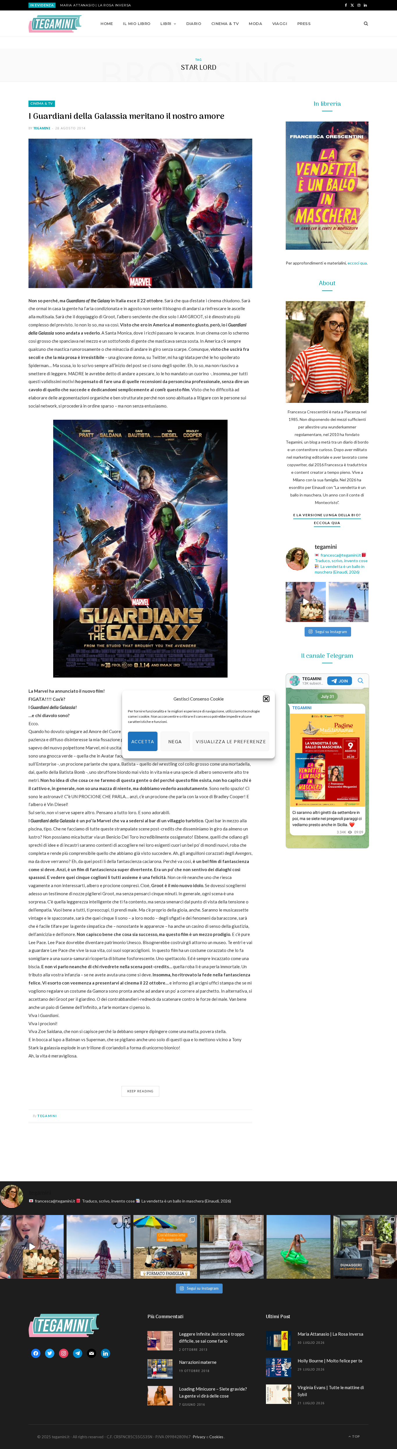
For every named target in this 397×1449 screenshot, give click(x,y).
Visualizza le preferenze (231, 741)
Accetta (142, 741)
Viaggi (279, 23)
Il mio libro (136, 23)
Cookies (216, 1436)
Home (107, 23)
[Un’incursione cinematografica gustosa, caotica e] (306, 602)
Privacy (199, 1436)
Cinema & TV (225, 23)
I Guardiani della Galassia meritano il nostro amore (126, 117)
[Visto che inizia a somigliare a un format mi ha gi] (165, 1247)
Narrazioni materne (198, 1362)
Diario (193, 23)
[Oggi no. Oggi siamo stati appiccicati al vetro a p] (349, 602)
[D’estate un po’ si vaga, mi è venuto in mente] (365, 1247)
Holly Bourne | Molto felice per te (330, 1360)
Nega (175, 741)
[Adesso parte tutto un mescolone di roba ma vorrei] (232, 1247)
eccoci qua (357, 262)
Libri (165, 23)
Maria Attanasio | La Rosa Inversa (95, 5)
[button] (266, 699)
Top (355, 1436)
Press (304, 23)
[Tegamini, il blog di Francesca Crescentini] (55, 23)
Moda (255, 23)
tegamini (41, 128)
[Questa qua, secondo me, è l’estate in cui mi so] (298, 1247)
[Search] (364, 23)
